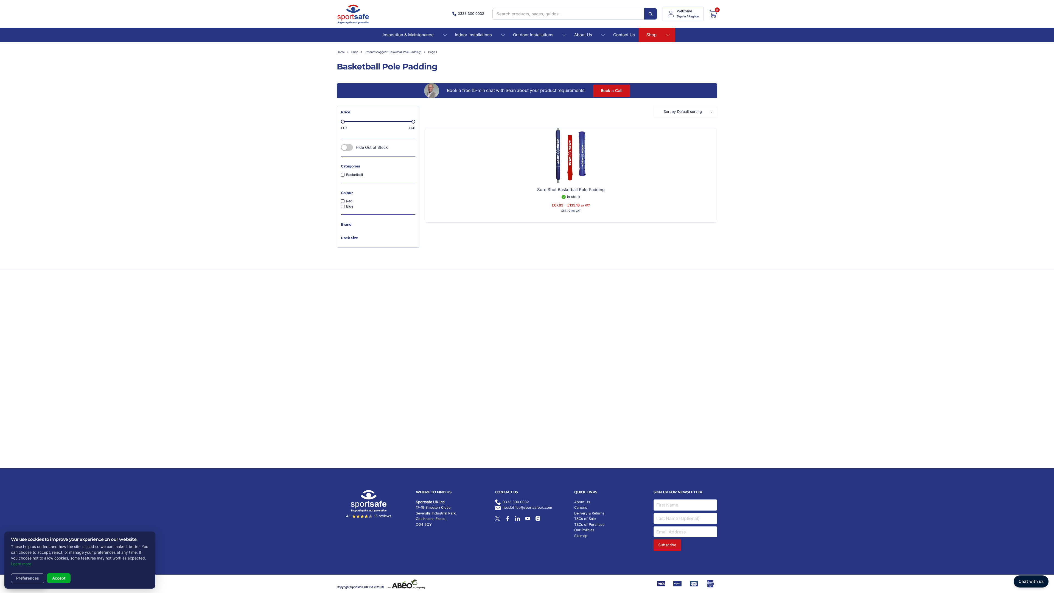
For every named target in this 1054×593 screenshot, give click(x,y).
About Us (583, 34)
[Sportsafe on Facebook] (507, 518)
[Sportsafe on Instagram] (538, 518)
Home (341, 52)
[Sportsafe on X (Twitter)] (497, 518)
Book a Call (612, 90)
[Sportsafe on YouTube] (527, 518)
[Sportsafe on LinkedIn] (517, 518)
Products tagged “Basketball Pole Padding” (393, 52)
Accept (58, 578)
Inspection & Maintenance (408, 34)
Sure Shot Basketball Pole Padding (571, 189)
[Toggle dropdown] (445, 35)
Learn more (21, 563)
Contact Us (624, 34)
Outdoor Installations (533, 34)
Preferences (27, 578)
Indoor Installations (473, 34)
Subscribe (667, 544)
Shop (651, 34)
